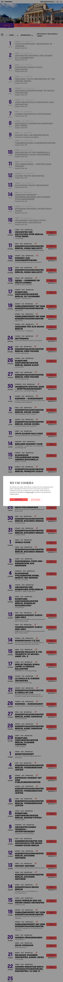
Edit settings (35, 500)
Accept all (18, 500)
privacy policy (30, 492)
